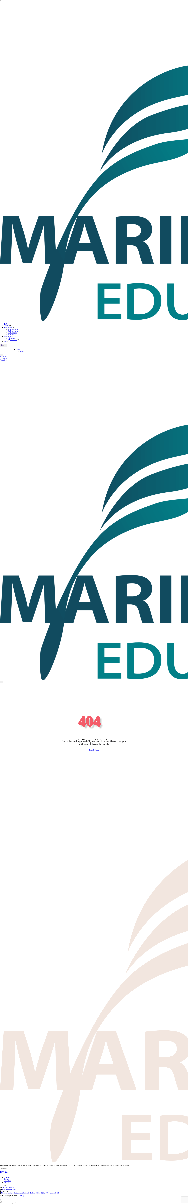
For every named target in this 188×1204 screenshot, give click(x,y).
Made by (22, 1196)
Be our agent (4, 356)
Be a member (4, 358)
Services (6, 1179)
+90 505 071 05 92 (8, 1187)
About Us (7, 1177)
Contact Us (7, 1181)
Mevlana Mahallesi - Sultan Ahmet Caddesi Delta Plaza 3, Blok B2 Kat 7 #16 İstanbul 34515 (30, 1193)
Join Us (6, 1182)
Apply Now (3, 360)
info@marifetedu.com (8, 1189)
